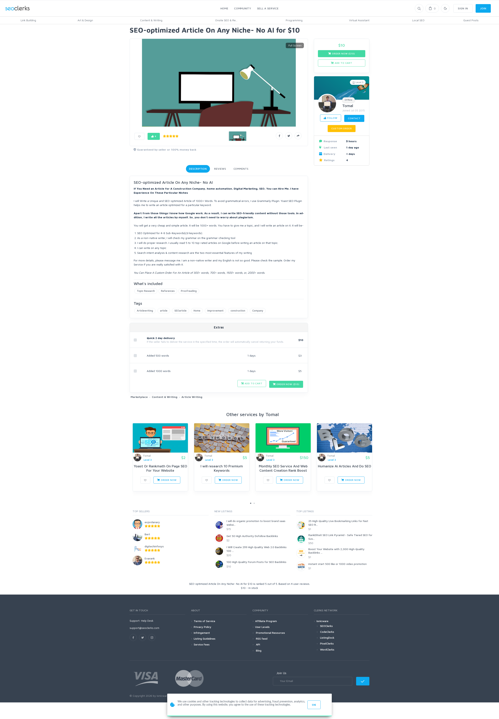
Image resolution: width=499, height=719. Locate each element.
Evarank (150, 558)
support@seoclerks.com (144, 627)
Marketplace (139, 397)
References (168, 290)
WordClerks (327, 649)
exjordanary (152, 522)
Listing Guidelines (204, 638)
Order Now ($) (287, 384)
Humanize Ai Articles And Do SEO (344, 466)
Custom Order (341, 128)
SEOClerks (326, 626)
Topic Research (146, 290)
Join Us (281, 673)
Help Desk (147, 620)
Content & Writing (151, 20)
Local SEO (418, 20)
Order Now (168, 479)
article (163, 310)
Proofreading (189, 290)
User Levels (262, 626)
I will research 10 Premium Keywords (222, 468)
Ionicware (322, 621)
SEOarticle (180, 310)
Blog (258, 650)
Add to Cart (253, 383)
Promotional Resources (270, 632)
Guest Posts (471, 20)
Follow (331, 117)
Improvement (215, 310)
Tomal (347, 105)
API (257, 644)
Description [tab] (198, 168)
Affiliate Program (266, 621)
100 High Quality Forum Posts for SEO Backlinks (256, 562)
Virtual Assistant (359, 20)
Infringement (202, 632)
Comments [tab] (241, 168)
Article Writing (191, 397)
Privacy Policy (202, 626)
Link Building (28, 20)
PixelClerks (327, 643)
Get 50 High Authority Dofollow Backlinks (252, 536)
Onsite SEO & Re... (226, 20)
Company (257, 310)
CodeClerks (327, 631)
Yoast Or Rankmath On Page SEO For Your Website (160, 468)
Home (197, 310)
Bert (147, 534)
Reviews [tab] (220, 168)
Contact (354, 118)
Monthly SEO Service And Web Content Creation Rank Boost (283, 468)
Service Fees (202, 644)
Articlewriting (145, 310)
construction (238, 310)
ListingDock (327, 637)
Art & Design (85, 20)
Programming (294, 20)
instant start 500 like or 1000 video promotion (337, 563)
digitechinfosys (154, 546)
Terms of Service (204, 621)
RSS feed (261, 638)
